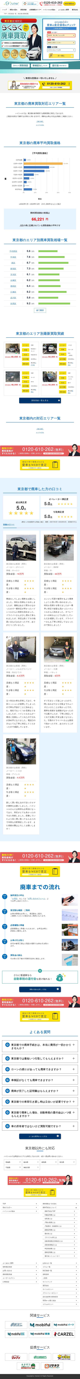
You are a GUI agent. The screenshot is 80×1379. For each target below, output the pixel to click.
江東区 (13, 291)
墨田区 (13, 286)
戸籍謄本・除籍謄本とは (53, 1226)
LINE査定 (6, 1282)
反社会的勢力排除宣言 (50, 1297)
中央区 (13, 257)
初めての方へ (7, 1207)
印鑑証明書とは (50, 1215)
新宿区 (13, 268)
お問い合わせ (7, 1270)
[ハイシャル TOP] (11, 3)
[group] (60, 1232)
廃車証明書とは (50, 1252)
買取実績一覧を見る (40, 400)
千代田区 (13, 251)
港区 (13, 262)
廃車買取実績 (7, 1274)
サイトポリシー (48, 1289)
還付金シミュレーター (52, 1256)
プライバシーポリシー (50, 1293)
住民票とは (48, 1219)
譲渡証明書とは (50, 1230)
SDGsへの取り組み (49, 1300)
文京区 (13, 274)
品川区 (13, 297)
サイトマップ (47, 1282)
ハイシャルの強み (9, 1211)
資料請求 (46, 1274)
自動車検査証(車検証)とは (54, 1241)
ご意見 (45, 1278)
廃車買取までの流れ (49, 1204)
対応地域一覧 (47, 1270)
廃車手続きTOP (50, 1211)
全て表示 (40, 310)
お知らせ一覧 (47, 1263)
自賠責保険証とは (51, 1245)
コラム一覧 (46, 1267)
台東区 (13, 280)
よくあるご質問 (8, 1263)
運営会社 (46, 1285)
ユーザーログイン (9, 1278)
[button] (60, 1207)
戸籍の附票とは (50, 1222)
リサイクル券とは (51, 1237)
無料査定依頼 (7, 1267)
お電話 (14, 898)
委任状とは (48, 1233)
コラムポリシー (48, 1304)
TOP (4, 1204)
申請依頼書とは (50, 1248)
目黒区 (13, 303)
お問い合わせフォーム (36, 898)
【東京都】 (40, 121)
